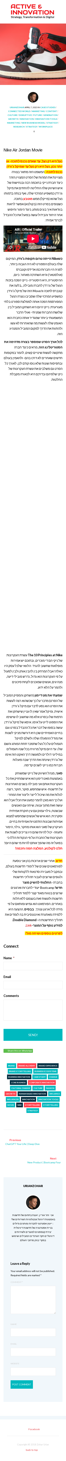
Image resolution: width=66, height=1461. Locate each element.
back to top (32, 1450)
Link (29, 925)
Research (19, 126)
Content (51, 111)
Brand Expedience (48, 1066)
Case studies (47, 107)
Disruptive (25, 115)
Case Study (40, 1077)
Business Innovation (19, 1077)
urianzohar (17, 107)
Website (15, 1363)
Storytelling (50, 1105)
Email (7, 977)
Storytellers (32, 1105)
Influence (54, 1094)
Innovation (27, 119)
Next (44, 1160)
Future (37, 115)
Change (53, 1077)
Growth (13, 119)
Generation (50, 115)
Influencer (13, 1099)
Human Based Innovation (32, 1094)
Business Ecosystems (45, 1071)
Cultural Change (20, 1088)
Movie (10, 1105)
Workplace (46, 126)
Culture (12, 115)
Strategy (52, 122)
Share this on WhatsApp (20, 1051)
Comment (17, 1282)
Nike (19, 1105)
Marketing (38, 111)
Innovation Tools (46, 119)
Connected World (19, 111)
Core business (18, 1082)
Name (9, 958)
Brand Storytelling (20, 1071)
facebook (34, 1429)
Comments (11, 996)
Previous (22, 1141)
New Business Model (33, 122)
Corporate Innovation (42, 1082)
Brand (11, 1066)
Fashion (50, 1088)
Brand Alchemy (26, 1066)
